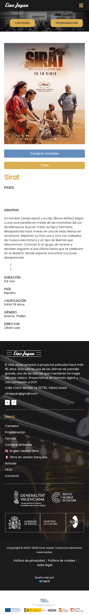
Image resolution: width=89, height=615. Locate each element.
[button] (81, 5)
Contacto (12, 476)
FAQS (8, 470)
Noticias (10, 463)
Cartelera (12, 426)
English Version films (24, 451)
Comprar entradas (18, 445)
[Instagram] (13, 402)
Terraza (10, 438)
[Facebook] (7, 402)
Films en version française (28, 457)
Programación (15, 432)
